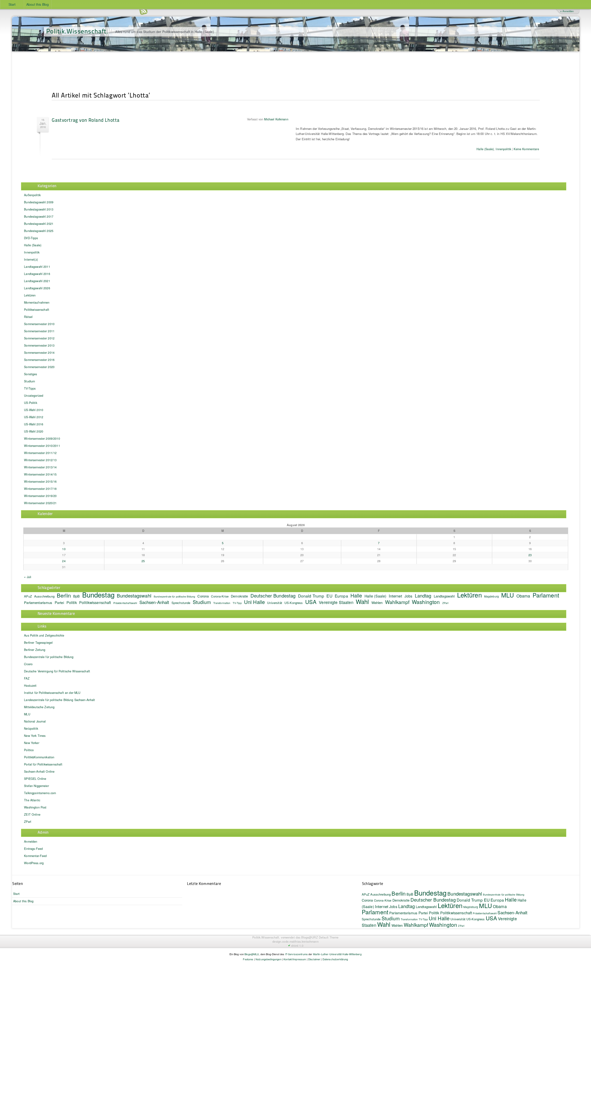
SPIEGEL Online (35, 779)
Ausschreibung (44, 596)
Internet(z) (31, 259)
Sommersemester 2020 (39, 367)
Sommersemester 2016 (39, 360)
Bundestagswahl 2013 (38, 209)
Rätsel (28, 317)
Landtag (423, 595)
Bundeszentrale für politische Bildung (174, 596)
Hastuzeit (30, 685)
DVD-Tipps (31, 238)
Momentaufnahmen (36, 302)
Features (248, 959)
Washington (426, 601)
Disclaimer (314, 959)
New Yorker (31, 743)
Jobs (408, 595)
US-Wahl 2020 (33, 431)
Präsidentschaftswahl (125, 603)
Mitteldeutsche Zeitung (39, 707)
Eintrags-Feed (33, 849)
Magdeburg (491, 596)
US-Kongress (293, 603)
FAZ (26, 678)
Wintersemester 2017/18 (40, 489)
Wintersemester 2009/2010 (42, 438)
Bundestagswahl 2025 (38, 231)
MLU (507, 595)
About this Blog (37, 4)
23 (530, 555)
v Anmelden (567, 11)
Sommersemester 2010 (39, 324)
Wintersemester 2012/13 (40, 460)
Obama (523, 596)
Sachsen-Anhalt (154, 602)
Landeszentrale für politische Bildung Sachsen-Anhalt (59, 700)
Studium (29, 381)
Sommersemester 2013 (39, 345)
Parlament (546, 595)
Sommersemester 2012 (39, 338)
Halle (356, 595)
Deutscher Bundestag (273, 595)
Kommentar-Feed (35, 856)
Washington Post (35, 807)
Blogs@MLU (251, 954)
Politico (29, 750)
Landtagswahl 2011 (37, 267)
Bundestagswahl (134, 595)
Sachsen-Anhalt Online (39, 771)
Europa (341, 596)
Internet (395, 596)
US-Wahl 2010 (33, 410)
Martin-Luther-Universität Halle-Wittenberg (337, 954)
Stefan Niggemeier (36, 786)
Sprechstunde (181, 603)
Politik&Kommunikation (39, 757)
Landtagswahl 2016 (37, 274)
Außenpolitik (32, 195)
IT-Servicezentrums (296, 954)
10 (63, 549)
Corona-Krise (220, 596)
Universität (274, 603)
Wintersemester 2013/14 (40, 467)
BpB (76, 596)
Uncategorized (33, 395)
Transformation (221, 603)
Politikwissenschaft (36, 310)
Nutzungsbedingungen (268, 959)
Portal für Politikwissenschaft (43, 764)
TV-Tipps (30, 388)
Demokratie (239, 596)
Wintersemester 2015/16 (40, 481)
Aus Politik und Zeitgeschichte (44, 635)
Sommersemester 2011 (39, 331)
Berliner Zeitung (34, 650)
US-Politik (30, 403)
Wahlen (377, 602)
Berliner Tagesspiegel (38, 642)
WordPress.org (34, 863)
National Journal (35, 721)
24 (63, 561)
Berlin (64, 595)
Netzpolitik (31, 728)
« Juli (27, 577)
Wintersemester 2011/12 (40, 453)
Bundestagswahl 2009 (38, 202)
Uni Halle (254, 601)
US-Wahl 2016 (33, 424)
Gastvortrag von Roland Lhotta (85, 119)
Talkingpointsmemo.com (40, 793)
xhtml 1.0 (297, 946)
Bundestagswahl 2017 (38, 216)
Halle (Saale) (485, 149)
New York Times (34, 736)
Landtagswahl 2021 (37, 281)
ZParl (445, 603)
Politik (71, 602)
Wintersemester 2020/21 (40, 503)
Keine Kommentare (526, 149)
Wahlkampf (397, 601)
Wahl (362, 601)
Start (12, 4)
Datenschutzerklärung (335, 959)
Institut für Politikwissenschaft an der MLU (52, 693)
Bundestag (98, 594)
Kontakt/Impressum (294, 959)
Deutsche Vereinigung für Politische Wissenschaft (57, 671)
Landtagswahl (444, 596)
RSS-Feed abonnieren (143, 11)
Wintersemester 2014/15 (40, 474)
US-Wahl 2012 (33, 417)
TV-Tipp (237, 603)
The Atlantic (32, 800)
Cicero (28, 664)
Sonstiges (30, 374)
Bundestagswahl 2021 (38, 224)
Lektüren (30, 295)
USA (311, 602)
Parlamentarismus (38, 602)
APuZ (28, 596)
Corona (203, 595)
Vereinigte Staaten (336, 602)
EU (329, 596)
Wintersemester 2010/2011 (42, 446)
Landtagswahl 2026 (37, 288)
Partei (59, 602)
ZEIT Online (32, 814)
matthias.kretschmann (304, 941)
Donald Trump (311, 596)
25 (143, 561)
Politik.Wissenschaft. (77, 30)
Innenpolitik (503, 149)
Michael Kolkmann (276, 119)
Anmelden (30, 841)
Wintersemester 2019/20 (40, 496)
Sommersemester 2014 (39, 353)
